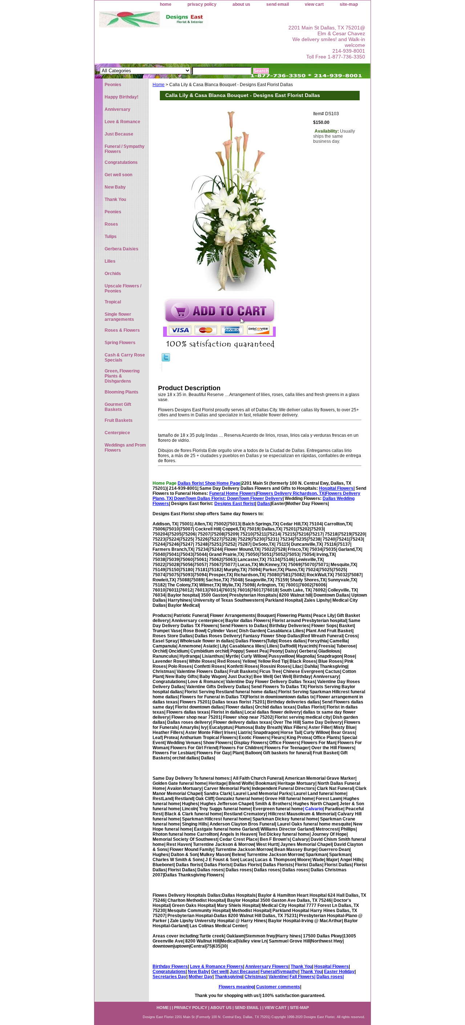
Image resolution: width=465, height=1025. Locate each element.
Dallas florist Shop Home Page (209, 483)
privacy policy (202, 4)
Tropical (113, 301)
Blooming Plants (121, 392)
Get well (219, 971)
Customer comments (278, 986)
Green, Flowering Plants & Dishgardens (122, 376)
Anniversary (117, 109)
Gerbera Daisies (121, 248)
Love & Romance (122, 121)
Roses (111, 224)
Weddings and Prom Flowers (125, 448)
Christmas (255, 976)
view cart (314, 4)
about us (241, 4)
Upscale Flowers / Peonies (123, 288)
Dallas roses (329, 976)
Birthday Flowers (170, 966)
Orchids (113, 273)
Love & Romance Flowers (216, 966)
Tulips (111, 236)
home (165, 4)
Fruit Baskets (119, 420)
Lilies (110, 261)
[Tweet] (166, 360)
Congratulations (169, 971)
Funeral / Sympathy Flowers (125, 149)
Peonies (113, 84)
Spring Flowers (120, 342)
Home (159, 84)
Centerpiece (117, 432)
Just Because (244, 971)
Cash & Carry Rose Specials (125, 357)
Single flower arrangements (119, 317)
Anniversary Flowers (266, 966)
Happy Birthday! (121, 97)
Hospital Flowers (336, 488)
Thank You (301, 966)
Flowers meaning (236, 986)
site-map (349, 4)
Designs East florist (234, 503)
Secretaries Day (169, 976)
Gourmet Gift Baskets (118, 407)
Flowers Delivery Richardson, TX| (291, 493)
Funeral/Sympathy (279, 971)
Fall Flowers (302, 976)
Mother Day (201, 976)
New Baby (198, 971)
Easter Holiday (339, 971)
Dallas (263, 503)
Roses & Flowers (122, 330)
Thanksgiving (228, 976)
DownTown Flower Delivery (255, 498)
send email (277, 4)
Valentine (277, 976)
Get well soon (118, 174)
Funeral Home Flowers (232, 493)
